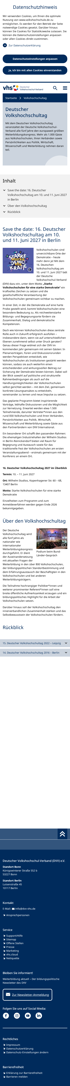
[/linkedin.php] (40, 1015)
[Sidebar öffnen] (65, 88)
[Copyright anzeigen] (30, 269)
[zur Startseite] (22, 88)
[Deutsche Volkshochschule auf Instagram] (18, 1015)
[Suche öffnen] (55, 88)
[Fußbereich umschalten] (62, 834)
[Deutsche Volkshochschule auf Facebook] (7, 1015)
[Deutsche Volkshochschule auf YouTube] (29, 1015)
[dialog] (35, 41)
